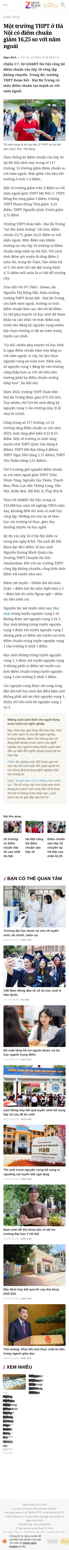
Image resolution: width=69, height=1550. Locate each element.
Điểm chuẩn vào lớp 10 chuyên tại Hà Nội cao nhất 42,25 (56, 848)
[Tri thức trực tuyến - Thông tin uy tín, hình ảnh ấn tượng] (42, 5)
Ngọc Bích (9, 57)
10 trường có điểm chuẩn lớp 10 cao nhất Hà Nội (11, 848)
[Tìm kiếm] (63, 5)
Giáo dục (11, 17)
